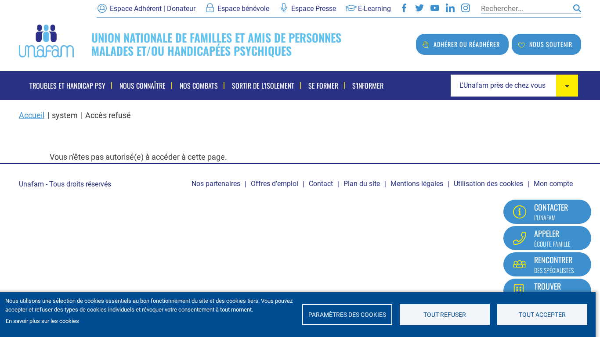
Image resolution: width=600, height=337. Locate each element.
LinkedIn (450, 8)
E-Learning (374, 8)
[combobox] (514, 86)
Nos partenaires (216, 183)
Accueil (31, 115)
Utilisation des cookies (488, 183)
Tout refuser (444, 314)
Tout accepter (542, 314)
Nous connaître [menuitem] (142, 85)
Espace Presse (313, 8)
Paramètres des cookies (347, 314)
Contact (321, 183)
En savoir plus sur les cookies (42, 321)
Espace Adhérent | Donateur (152, 8)
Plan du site (361, 183)
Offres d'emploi (274, 183)
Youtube (434, 8)
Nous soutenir (550, 44)
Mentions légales (416, 183)
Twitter (419, 8)
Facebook (404, 8)
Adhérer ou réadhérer (467, 44)
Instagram (465, 8)
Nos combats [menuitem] (199, 85)
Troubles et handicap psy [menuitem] (67, 85)
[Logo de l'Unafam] (46, 40)
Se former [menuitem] (323, 85)
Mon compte (553, 183)
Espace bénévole (243, 8)
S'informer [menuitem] (367, 85)
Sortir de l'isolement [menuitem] (263, 85)
